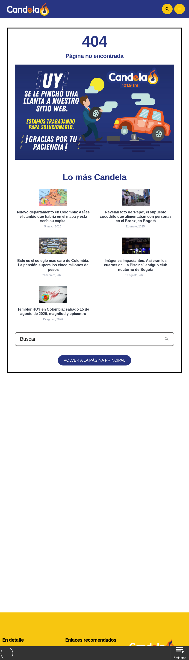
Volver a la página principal (94, 360)
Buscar (27, 339)
